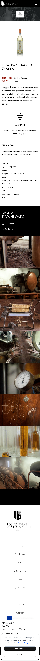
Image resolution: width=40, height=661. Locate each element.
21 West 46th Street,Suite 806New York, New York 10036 (13, 626)
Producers (20, 554)
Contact (20, 612)
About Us (20, 562)
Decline (20, 654)
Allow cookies (20, 648)
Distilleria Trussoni (20, 78)
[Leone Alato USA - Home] (16, 3)
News (20, 579)
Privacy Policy (23, 643)
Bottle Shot (9, 229)
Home (20, 546)
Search (20, 596)
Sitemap (20, 604)
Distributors (20, 587)
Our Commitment (20, 571)
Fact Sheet (9, 223)
